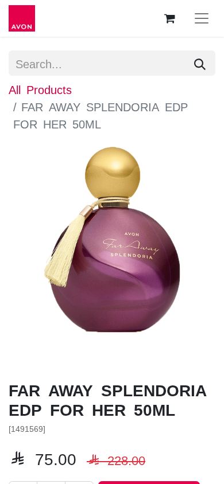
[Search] (199, 63)
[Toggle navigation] (201, 18)
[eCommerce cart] (169, 18)
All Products (40, 89)
